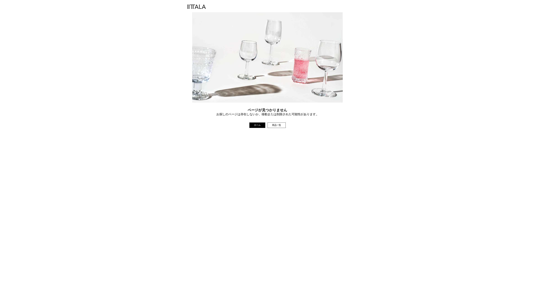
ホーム (257, 125)
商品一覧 (276, 125)
